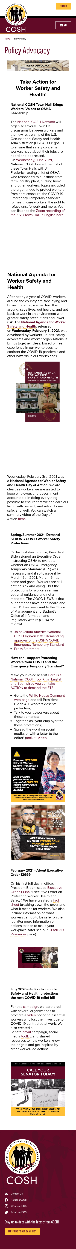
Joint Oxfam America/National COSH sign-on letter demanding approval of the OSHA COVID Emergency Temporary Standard (39, 638)
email (26, 1032)
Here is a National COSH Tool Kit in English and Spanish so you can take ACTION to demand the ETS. (36, 681)
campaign (30, 1006)
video (42, 737)
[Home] (22, 1184)
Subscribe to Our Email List (22, 1231)
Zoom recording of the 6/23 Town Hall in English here (38, 213)
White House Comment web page (39, 697)
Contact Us (17, 1194)
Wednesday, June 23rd (34, 160)
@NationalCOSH (19, 1206)
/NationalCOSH (19, 1200)
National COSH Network (36, 121)
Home (7, 39)
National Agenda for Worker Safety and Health (36, 324)
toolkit (31, 737)
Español (64, 6)
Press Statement (26, 648)
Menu (63, 25)
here (21, 518)
